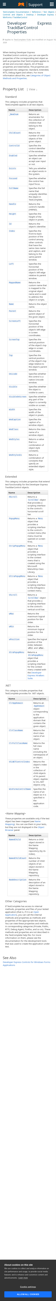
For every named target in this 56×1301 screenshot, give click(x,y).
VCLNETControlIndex (19, 762)
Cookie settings (28, 1287)
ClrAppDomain (16, 703)
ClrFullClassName (18, 743)
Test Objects (48, 12)
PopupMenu (14, 518)
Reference (36, 12)
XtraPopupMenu (16, 652)
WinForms (7, 17)
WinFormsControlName (20, 789)
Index (12, 231)
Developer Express (45, 14)
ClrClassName (16, 730)
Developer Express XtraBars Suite (36, 675)
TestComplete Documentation (16, 12)
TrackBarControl (20, 17)
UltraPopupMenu (17, 576)
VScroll (13, 595)
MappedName (15, 282)
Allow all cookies (28, 1294)
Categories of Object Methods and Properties (26, 77)
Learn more (23, 1278)
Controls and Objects (13, 14)
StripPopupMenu (17, 546)
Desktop (30, 14)
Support (35, 4)
